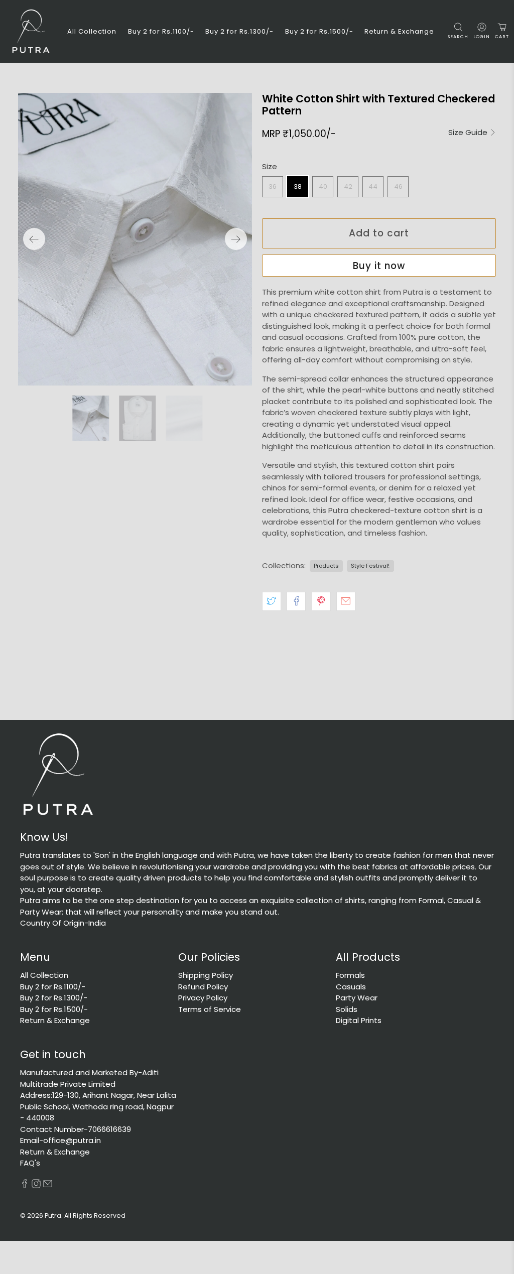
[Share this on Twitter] (271, 601)
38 (298, 186)
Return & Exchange (399, 31)
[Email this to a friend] (345, 601)
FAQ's (30, 1163)
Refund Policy (203, 986)
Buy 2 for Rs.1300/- (239, 31)
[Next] (236, 239)
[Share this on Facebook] (296, 601)
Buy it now (379, 266)
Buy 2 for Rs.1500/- (319, 31)
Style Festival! (370, 566)
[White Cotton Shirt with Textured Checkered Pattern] (135, 239)
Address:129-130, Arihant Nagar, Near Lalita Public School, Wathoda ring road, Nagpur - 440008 (98, 1106)
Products (326, 566)
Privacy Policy (202, 997)
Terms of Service (209, 1009)
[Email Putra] (47, 1185)
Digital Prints (358, 1020)
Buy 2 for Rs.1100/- (161, 31)
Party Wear (356, 997)
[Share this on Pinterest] (321, 601)
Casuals (351, 986)
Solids (346, 1009)
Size (269, 166)
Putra (53, 1215)
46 (398, 186)
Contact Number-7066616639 (75, 1129)
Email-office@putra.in (60, 1140)
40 (323, 186)
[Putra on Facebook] (24, 1185)
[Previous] (34, 239)
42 (348, 186)
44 (372, 186)
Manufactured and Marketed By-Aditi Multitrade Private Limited (89, 1078)
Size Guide (468, 133)
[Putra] (31, 31)
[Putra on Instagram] (36, 1185)
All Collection (91, 31)
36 (273, 186)
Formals (350, 975)
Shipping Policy (205, 975)
